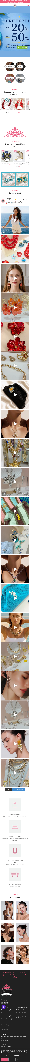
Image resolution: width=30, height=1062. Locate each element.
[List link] (7, 1010)
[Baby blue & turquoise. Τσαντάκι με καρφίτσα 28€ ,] (15, 540)
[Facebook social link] (2, 1003)
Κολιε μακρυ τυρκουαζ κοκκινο (6, 111)
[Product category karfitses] (20, 78)
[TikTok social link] (7, 1003)
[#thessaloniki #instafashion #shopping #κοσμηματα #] (15, 220)
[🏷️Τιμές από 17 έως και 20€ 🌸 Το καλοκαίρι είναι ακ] (15, 307)
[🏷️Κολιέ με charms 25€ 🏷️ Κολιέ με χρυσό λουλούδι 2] (15, 453)
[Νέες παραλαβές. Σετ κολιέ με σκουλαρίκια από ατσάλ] (15, 424)
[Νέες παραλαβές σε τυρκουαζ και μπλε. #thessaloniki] (15, 598)
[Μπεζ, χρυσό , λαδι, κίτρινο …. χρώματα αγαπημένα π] (15, 656)
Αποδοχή (4, 1059)
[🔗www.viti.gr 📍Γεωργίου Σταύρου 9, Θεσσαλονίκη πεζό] (15, 569)
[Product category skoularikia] (10, 66)
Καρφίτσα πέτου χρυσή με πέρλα (19, 163)
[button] (4, 1007)
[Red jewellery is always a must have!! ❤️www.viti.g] (15, 336)
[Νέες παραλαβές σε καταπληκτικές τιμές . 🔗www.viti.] (15, 482)
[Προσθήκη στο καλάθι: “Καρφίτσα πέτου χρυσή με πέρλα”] (18, 159)
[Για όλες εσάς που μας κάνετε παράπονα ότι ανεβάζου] (15, 714)
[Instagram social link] (5, 1003)
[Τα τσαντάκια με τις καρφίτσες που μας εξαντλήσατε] (15, 511)
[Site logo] (15, 5)
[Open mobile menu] (1, 5)
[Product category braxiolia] (10, 78)
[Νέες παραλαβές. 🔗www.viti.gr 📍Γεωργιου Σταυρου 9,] (15, 627)
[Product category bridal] (20, 66)
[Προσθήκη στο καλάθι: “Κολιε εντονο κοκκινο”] (18, 107)
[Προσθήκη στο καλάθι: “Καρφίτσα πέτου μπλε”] (5, 159)
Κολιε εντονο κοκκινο (19, 111)
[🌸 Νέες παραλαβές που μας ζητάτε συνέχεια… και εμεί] (15, 744)
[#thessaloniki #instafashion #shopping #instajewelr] (15, 365)
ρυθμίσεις (16, 1055)
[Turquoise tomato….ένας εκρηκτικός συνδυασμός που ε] (15, 249)
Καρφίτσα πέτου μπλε (7, 163)
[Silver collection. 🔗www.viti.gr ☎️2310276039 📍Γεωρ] (15, 685)
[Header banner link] (15, 1)
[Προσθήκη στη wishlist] (8, 107)
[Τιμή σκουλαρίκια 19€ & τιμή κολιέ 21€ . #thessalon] (15, 278)
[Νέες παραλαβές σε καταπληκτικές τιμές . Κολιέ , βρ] (15, 773)
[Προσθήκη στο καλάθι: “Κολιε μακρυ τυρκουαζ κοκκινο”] (5, 107)
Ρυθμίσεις (12, 1059)
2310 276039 (15, 862)
